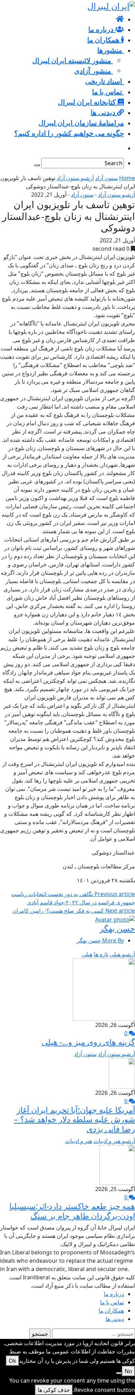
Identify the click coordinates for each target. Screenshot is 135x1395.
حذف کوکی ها (54, 1390)
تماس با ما (112, 1302)
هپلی (87, 954)
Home (127, 178)
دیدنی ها (115, 1319)
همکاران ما (111, 1310)
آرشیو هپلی (122, 954)
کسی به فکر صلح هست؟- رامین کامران (73, 910)
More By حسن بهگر (100, 940)
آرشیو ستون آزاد (75, 178)
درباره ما (114, 1294)
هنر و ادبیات (78, 1141)
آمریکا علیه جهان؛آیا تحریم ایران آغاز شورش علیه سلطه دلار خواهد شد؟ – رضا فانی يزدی (74, 1119)
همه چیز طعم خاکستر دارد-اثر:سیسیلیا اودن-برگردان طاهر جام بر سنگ (72, 1210)
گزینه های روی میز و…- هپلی (88, 1041)
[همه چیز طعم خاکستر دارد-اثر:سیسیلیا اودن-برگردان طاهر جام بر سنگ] (117, 1164)
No (128, 1371)
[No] (119, 1373)
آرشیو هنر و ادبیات (114, 1141)
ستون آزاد (106, 178)
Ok (12, 1361)
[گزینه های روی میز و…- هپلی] (104, 989)
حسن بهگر (117, 928)
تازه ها (101, 954)
